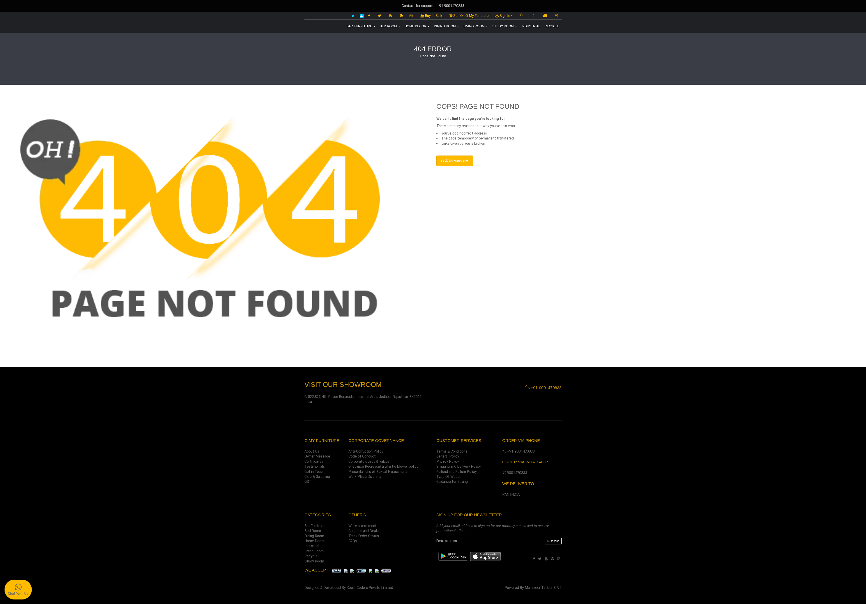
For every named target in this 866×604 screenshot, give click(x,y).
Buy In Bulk (433, 16)
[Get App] (485, 556)
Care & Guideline (317, 476)
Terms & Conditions (451, 451)
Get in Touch (314, 471)
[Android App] (353, 15)
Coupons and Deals (363, 531)
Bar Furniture (359, 26)
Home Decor (415, 26)
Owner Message (317, 456)
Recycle (552, 26)
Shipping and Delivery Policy (458, 466)
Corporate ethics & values (368, 461)
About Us (311, 451)
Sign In (505, 16)
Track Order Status (363, 536)
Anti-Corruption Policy (365, 451)
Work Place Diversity (365, 476)
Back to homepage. (455, 160)
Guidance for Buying (452, 481)
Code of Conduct (362, 456)
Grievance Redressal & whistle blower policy (383, 466)
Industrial (530, 26)
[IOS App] (360, 15)
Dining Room (445, 26)
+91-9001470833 (521, 451)
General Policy (447, 456)
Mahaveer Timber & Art (543, 587)
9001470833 (517, 473)
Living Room (474, 26)
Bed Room (388, 26)
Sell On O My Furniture (470, 16)
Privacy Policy (447, 461)
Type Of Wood (448, 476)
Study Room (503, 26)
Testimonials (314, 466)
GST (307, 481)
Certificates (313, 461)
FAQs (352, 541)
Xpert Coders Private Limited (370, 587)
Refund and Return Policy (456, 471)
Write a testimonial (363, 526)
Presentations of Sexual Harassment (377, 471)
